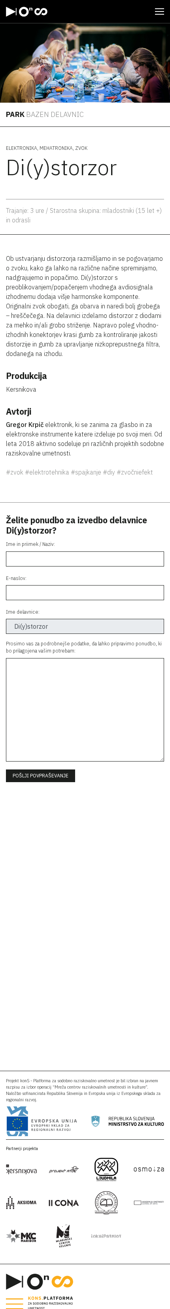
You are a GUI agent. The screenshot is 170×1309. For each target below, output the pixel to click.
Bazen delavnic (55, 114)
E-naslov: (16, 578)
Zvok (81, 148)
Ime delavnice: (23, 612)
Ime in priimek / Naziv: (30, 544)
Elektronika (21, 148)
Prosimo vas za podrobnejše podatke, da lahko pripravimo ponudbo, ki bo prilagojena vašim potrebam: (84, 647)
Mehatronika (56, 148)
